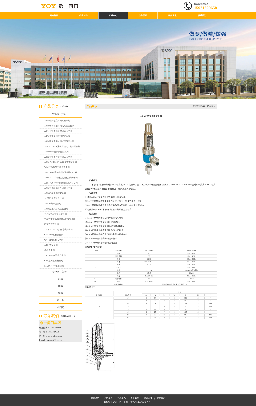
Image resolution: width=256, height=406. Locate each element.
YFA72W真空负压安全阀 (55, 214)
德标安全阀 (49, 250)
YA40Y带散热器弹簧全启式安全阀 (59, 219)
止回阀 (60, 307)
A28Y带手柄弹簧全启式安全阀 (58, 188)
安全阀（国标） (60, 114)
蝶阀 (60, 293)
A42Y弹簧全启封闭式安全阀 (57, 136)
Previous (4, 57)
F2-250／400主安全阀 (54, 266)
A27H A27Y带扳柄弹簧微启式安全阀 (61, 178)
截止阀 (60, 300)
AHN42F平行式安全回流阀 (56, 152)
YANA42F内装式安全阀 (55, 255)
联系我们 (202, 15)
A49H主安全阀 (51, 245)
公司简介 (83, 15)
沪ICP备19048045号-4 (140, 402)
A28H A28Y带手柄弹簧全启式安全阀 (61, 183)
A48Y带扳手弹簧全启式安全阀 (58, 157)
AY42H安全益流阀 (52, 203)
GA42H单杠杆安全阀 (53, 235)
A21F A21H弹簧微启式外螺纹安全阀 (60, 172)
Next (251, 57)
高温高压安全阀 (51, 224)
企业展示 (143, 15)
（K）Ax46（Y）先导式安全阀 (58, 229)
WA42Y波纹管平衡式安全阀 (57, 167)
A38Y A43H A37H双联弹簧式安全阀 (60, 162)
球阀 (60, 279)
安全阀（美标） (60, 272)
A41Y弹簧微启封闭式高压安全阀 (59, 126)
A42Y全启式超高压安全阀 (56, 209)
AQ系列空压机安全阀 (54, 198)
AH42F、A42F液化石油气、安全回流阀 (62, 146)
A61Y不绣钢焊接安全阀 (55, 193)
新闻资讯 (172, 15)
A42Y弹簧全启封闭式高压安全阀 (59, 141)
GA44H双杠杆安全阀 (53, 240)
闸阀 (60, 286)
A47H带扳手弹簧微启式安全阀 (58, 131)
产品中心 (113, 15)
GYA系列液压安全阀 (53, 261)
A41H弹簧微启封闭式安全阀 (57, 120)
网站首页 (54, 15)
